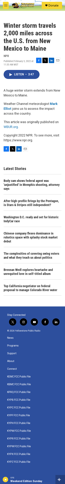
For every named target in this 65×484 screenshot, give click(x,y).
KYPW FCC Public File (19, 446)
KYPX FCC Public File (18, 454)
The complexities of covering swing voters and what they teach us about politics (31, 255)
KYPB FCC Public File (18, 400)
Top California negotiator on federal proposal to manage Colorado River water (30, 288)
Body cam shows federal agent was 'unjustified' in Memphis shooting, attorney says (32, 185)
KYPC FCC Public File (18, 407)
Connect (12, 369)
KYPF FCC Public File (18, 415)
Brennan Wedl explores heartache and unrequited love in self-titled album (28, 272)
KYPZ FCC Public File (18, 462)
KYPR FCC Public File (18, 438)
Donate (53, 5)
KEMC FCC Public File (19, 376)
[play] (5, 479)
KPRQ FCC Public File (19, 392)
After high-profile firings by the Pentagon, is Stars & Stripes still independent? (31, 203)
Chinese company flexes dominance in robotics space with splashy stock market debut (31, 237)
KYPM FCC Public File (19, 431)
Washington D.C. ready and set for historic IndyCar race (31, 219)
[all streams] (60, 479)
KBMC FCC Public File (19, 384)
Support (11, 353)
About (10, 361)
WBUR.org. (11, 127)
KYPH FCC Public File (18, 423)
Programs (13, 345)
